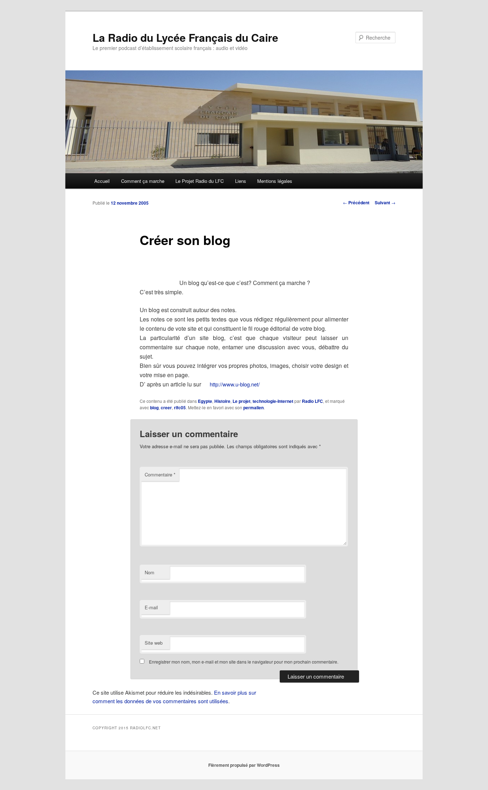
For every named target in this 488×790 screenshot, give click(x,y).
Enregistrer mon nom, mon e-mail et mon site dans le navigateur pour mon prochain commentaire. (243, 662)
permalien (253, 407)
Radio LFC (312, 401)
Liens (240, 181)
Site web (154, 642)
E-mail (151, 607)
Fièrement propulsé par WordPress (244, 765)
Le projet (241, 401)
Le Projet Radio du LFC (199, 181)
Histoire (222, 401)
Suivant (385, 202)
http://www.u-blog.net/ (235, 384)
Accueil (102, 181)
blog (154, 407)
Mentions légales (274, 181)
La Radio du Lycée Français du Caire (185, 37)
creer (166, 407)
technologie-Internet (273, 401)
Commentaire (160, 474)
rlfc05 (180, 407)
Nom (149, 572)
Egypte (205, 401)
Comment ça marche (142, 181)
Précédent (356, 202)
